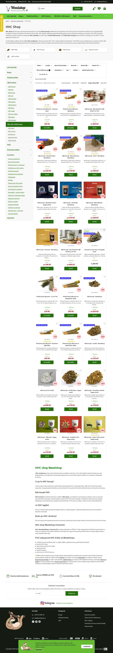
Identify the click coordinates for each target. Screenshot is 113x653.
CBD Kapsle (11, 93)
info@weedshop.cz (102, 2)
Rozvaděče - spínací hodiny (16, 192)
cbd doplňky (81, 558)
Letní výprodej (12, 67)
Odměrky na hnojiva (14, 208)
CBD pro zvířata (13, 114)
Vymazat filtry (40, 79)
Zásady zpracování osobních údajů (41, 2)
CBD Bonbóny (12, 105)
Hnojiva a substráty (14, 159)
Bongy (9, 72)
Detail (94, 128)
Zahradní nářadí (13, 214)
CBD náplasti (12, 120)
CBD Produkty (11, 83)
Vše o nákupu (88, 621)
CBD (59, 621)
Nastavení (38, 650)
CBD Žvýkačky (12, 99)
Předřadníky (11, 177)
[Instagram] (36, 621)
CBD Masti (11, 108)
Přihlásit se (71, 593)
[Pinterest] (39, 621)
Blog (29, 2)
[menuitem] (11, 16)
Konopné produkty (13, 150)
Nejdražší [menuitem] (83, 83)
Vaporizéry (10, 218)
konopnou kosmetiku (41, 560)
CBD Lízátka (11, 102)
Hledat (78, 8)
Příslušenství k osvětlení (15, 174)
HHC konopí (11, 131)
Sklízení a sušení (13, 202)
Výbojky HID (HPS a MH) (15, 183)
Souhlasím (86, 646)
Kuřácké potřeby (12, 78)
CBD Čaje (10, 90)
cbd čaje (62, 558)
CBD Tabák (11, 111)
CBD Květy (11, 128)
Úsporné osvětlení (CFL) (15, 186)
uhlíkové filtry (67, 560)
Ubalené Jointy (12, 138)
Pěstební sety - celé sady (15, 211)
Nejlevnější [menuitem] (75, 83)
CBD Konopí (11, 87)
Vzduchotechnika (13, 205)
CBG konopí (11, 134)
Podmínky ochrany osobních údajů (95, 623)
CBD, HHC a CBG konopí (14, 124)
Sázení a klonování (13, 162)
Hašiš (9, 145)
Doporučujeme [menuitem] (66, 83)
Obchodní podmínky (11, 2)
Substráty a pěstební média (16, 195)
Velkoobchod (89, 626)
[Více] (104, 16)
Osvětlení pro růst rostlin (16, 168)
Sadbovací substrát (14, 199)
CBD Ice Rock (12, 141)
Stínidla (10, 180)
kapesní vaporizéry (60, 562)
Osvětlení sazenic (13, 171)
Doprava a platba (90, 615)
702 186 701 (89, 2)
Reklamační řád (22, 2)
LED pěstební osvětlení (15, 189)
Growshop (10, 155)
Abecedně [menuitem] (103, 83)
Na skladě (43, 74)
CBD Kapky (11, 117)
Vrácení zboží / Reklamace (93, 618)
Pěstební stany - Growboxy (16, 165)
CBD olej (10, 96)
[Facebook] (33, 621)
